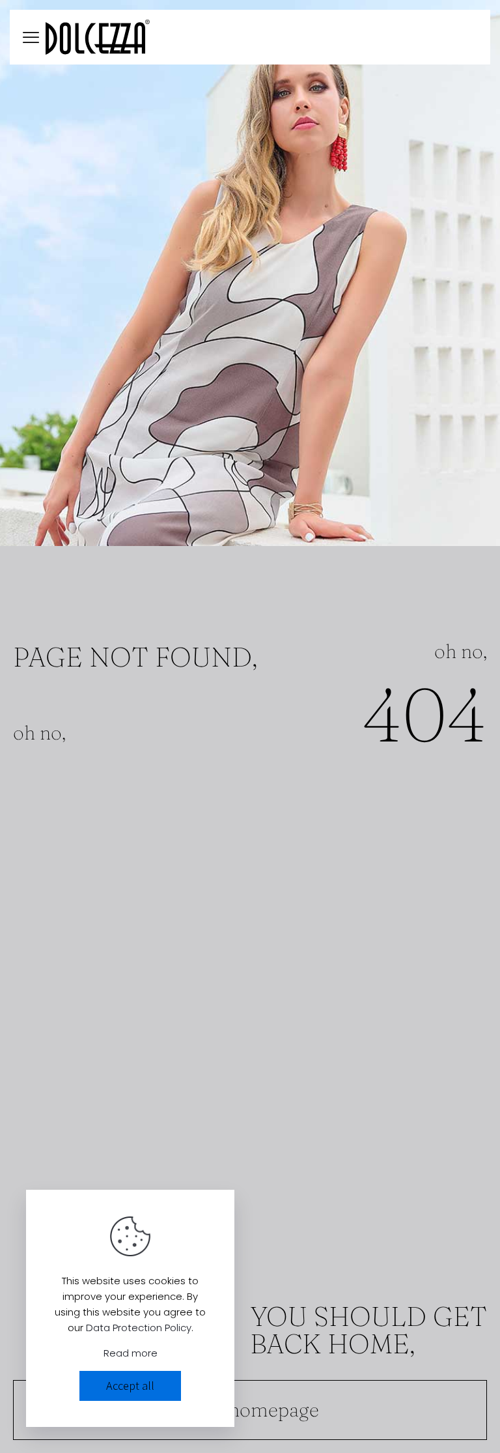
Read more (131, 1353)
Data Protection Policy (138, 1327)
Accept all (130, 1385)
